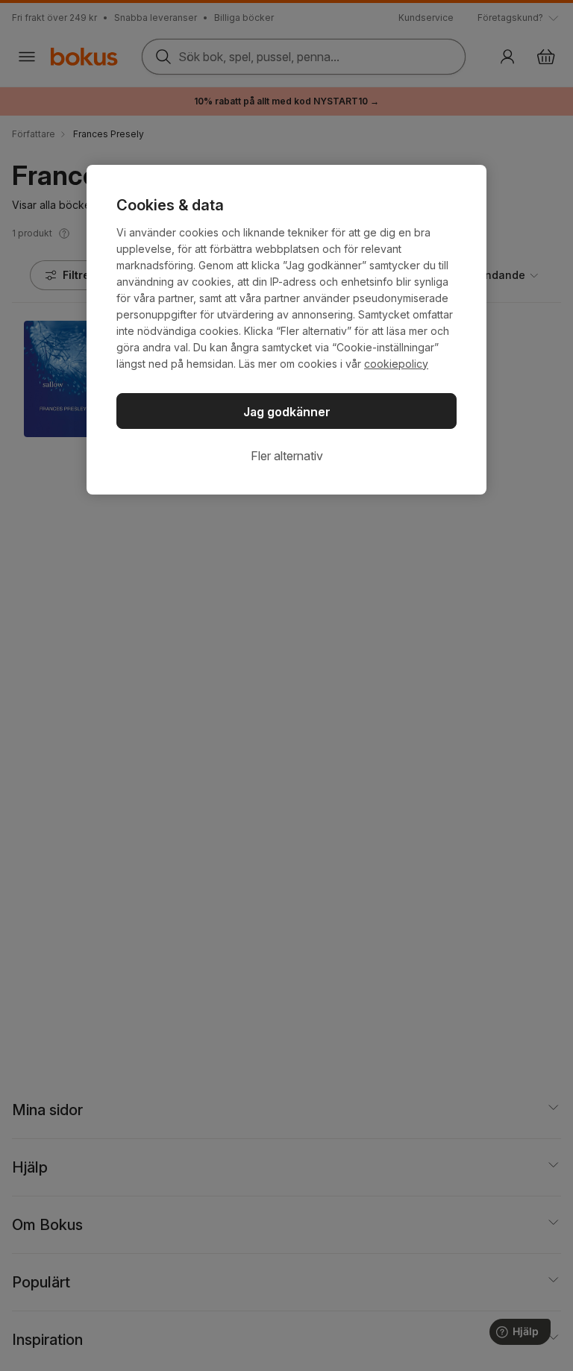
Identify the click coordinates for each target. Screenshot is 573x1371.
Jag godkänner (287, 411)
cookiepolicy (396, 363)
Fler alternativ (287, 455)
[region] (286, 330)
